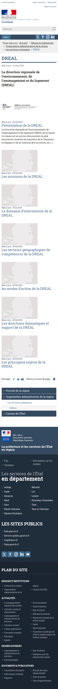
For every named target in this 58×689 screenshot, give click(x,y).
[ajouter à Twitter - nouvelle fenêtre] (18, 379)
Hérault (36, 487)
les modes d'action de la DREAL (27, 288)
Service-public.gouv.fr (16, 535)
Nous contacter (39, 2)
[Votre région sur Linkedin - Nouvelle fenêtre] (52, 37)
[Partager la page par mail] (22, 379)
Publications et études (13, 674)
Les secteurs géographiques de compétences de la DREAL (26, 252)
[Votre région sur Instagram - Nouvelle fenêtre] (47, 37)
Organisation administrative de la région (27, 46)
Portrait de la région (18, 390)
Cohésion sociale (11, 625)
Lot (33, 491)
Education (8, 636)
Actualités (8, 598)
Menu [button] (6, 37)
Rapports (8, 678)
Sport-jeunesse (39, 628)
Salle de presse (50, 6)
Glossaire (9, 465)
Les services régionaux (18, 49)
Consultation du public (14, 670)
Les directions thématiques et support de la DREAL (25, 325)
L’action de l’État (15, 413)
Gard (6, 500)
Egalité (7, 640)
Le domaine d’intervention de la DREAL (27, 213)
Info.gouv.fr (10, 531)
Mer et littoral (39, 610)
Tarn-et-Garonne (40, 509)
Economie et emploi (12, 632)
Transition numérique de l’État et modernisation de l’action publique (44, 634)
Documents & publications (18, 665)
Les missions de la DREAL (22, 176)
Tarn (34, 504)
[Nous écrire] (27, 554)
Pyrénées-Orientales (42, 500)
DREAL (14, 408)
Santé (35, 624)
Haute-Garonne (12, 509)
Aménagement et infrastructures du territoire (12, 619)
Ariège (7, 487)
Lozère (35, 495)
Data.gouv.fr (10, 544)
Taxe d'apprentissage (42, 680)
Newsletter (52, 2)
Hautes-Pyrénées (13, 513)
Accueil (23, 43)
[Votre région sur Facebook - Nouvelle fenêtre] (43, 37)
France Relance (39, 606)
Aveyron (8, 495)
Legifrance (10, 540)
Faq (6, 460)
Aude (7, 491)
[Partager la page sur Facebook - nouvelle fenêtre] (14, 379)
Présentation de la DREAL (22, 125)
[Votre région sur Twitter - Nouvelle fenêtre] (38, 37)
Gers (6, 504)
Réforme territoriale (41, 614)
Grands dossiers (11, 645)
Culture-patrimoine (12, 629)
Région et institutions (42, 43)
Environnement (40, 602)
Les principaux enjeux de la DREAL (23, 364)
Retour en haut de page (38, 379)
